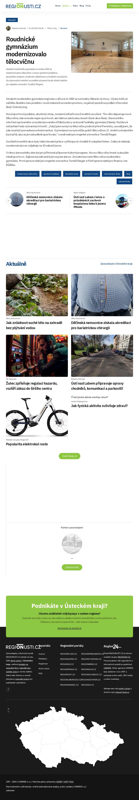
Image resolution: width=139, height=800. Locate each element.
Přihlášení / (115, 6)
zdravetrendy (124, 181)
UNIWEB (107, 668)
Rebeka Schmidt (19, 28)
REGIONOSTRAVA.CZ (91, 680)
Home (58, 6)
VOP (66, 782)
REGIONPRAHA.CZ (68, 669)
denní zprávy (16, 661)
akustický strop (71, 174)
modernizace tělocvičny (27, 174)
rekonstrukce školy (112, 174)
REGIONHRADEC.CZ (69, 685)
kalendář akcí (25, 668)
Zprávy (65, 6)
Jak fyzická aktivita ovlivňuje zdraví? (99, 405)
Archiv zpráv (44, 668)
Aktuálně (12, 20)
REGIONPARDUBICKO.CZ (92, 654)
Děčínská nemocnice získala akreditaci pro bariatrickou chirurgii (44, 200)
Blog (82, 6)
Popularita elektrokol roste (27, 444)
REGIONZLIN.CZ (88, 669)
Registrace (127, 6)
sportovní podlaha (51, 174)
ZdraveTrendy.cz (122, 692)
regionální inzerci (22, 679)
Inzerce (42, 654)
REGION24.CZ (87, 685)
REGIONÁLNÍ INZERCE (69, 628)
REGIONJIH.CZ (67, 664)
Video (75, 6)
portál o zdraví (124, 688)
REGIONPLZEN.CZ (68, 654)
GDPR (59, 782)
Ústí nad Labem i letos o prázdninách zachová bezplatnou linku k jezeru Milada (90, 202)
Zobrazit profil (72, 567)
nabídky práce (12, 672)
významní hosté (91, 174)
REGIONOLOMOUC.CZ (91, 674)
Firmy (88, 6)
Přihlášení (43, 659)
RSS (40, 673)
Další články (68, 456)
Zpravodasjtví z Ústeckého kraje (116, 263)
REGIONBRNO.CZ (89, 664)
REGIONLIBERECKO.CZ (71, 680)
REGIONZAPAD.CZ (68, 659)
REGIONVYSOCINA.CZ (91, 659)
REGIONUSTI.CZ (67, 674)
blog (128, 174)
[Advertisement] (69, 235)
